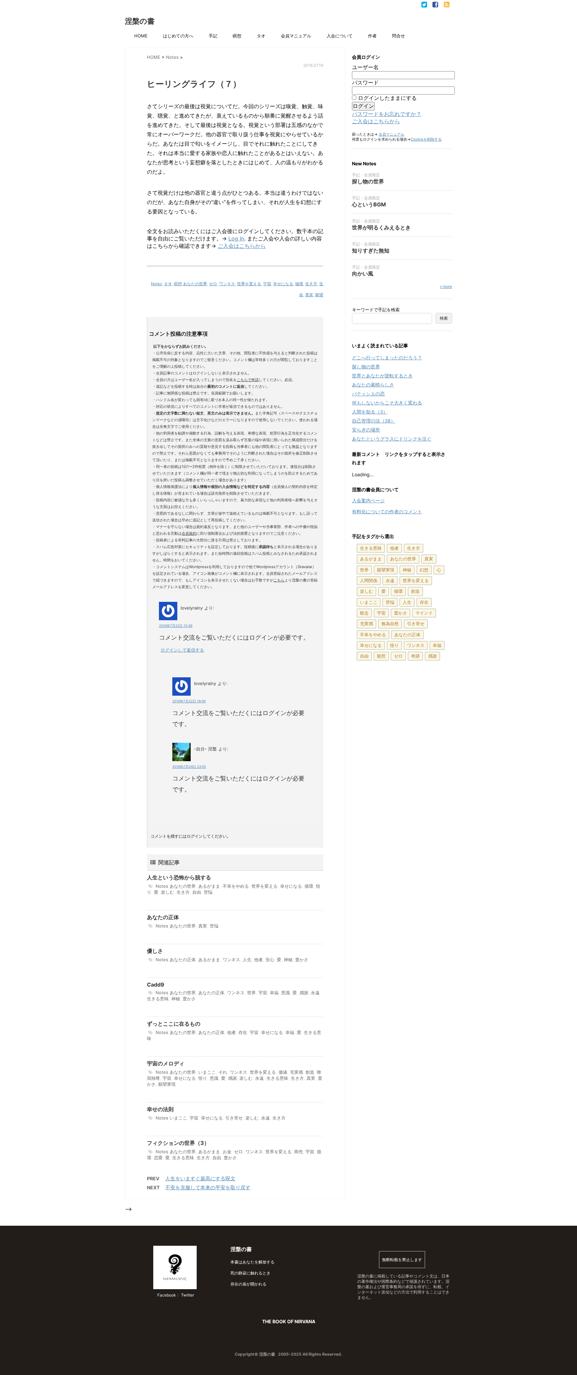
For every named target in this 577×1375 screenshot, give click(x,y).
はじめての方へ (178, 35)
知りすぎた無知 (370, 250)
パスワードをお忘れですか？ (386, 114)
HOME (141, 35)
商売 (298, 1151)
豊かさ (301, 959)
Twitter (187, 1295)
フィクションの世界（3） (178, 1143)
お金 (227, 1151)
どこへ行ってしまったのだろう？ (387, 357)
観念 (364, 613)
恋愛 (158, 1157)
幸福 (274, 992)
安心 (269, 959)
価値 (282, 1072)
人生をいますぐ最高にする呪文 (200, 1178)
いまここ (207, 1072)
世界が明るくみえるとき (381, 227)
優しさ (155, 951)
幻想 (424, 569)
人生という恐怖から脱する (179, 877)
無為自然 (390, 623)
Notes (156, 283)
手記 (213, 35)
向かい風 (362, 273)
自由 (196, 892)
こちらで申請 (248, 379)
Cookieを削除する (426, 139)
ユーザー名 (365, 67)
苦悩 (208, 892)
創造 (310, 1072)
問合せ (398, 35)
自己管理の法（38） (373, 420)
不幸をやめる (236, 886)
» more (446, 286)
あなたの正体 (163, 917)
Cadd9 (155, 984)
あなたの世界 (195, 283)
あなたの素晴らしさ (373, 384)
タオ (261, 35)
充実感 (296, 1072)
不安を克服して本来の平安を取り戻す (207, 1187)
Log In (236, 238)
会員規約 (189, 533)
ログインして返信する (182, 650)
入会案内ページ (368, 500)
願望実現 (167, 1084)
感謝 (304, 992)
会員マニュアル (296, 35)
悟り (202, 1078)
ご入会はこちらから (242, 245)
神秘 (288, 959)
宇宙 (267, 283)
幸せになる (283, 283)
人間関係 (368, 580)
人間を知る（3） (370, 411)
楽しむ (167, 892)
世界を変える (249, 283)
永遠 (315, 992)
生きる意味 (158, 998)
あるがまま (209, 886)
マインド (424, 613)
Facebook (166, 1295)
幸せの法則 (160, 1109)
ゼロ (213, 283)
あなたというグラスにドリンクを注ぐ (391, 439)
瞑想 (237, 35)
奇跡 (415, 656)
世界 (251, 992)
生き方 (311, 283)
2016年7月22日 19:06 (189, 701)
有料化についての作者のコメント (387, 511)
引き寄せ (234, 1118)
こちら (278, 580)
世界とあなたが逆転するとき (382, 375)
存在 (242, 1032)
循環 (299, 283)
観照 (381, 656)
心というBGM (369, 204)
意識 (285, 992)
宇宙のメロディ (165, 1063)
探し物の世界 (368, 181)
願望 (319, 294)
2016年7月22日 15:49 (175, 626)
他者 (258, 959)
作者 (372, 35)
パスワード (365, 82)
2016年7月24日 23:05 (189, 766)
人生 (247, 959)
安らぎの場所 (366, 430)
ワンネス (227, 283)
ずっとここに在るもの (173, 1023)
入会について (340, 35)
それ (222, 1072)
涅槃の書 (140, 21)
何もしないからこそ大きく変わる (387, 402)
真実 (309, 294)
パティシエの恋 (368, 393)
